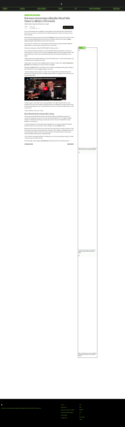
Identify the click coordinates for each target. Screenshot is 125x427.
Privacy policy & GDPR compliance (67, 412)
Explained (41, 8)
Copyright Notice (64, 417)
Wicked (38, 15)
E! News (33, 67)
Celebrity (27, 15)
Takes (22, 8)
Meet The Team (63, 407)
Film (60, 8)
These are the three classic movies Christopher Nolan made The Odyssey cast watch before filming (87, 354)
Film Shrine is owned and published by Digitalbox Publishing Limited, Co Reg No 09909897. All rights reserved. (21, 408)
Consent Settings (64, 415)
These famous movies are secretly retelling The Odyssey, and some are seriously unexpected (88, 148)
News (5, 8)
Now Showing (95, 8)
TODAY (59, 126)
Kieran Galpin (32, 26)
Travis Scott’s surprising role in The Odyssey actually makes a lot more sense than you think (87, 251)
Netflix (116, 8)
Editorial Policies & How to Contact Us (68, 410)
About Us (62, 404)
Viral (34, 15)
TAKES (81, 47)
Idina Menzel (45, 141)
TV (76, 8)
